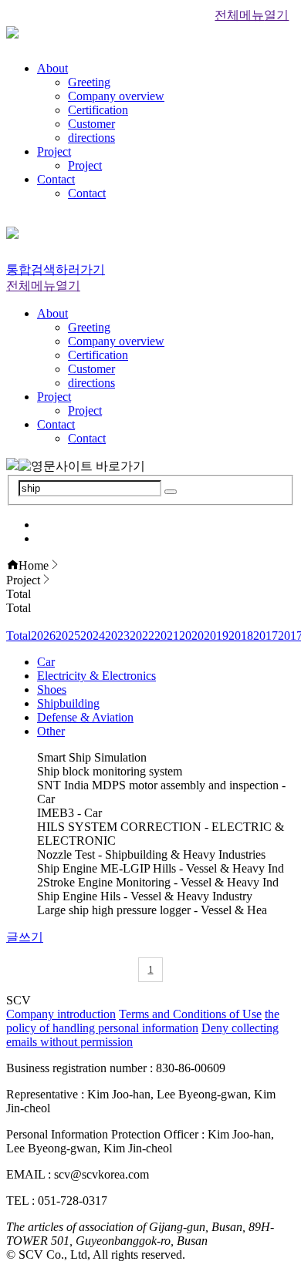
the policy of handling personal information (142, 1020)
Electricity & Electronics (96, 675)
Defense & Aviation (85, 717)
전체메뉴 (252, 15)
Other (51, 731)
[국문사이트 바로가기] (12, 466)
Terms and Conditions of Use (190, 1014)
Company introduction (61, 1014)
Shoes (51, 689)
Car (46, 661)
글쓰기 (24, 936)
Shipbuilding (68, 703)
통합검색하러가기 (55, 269)
